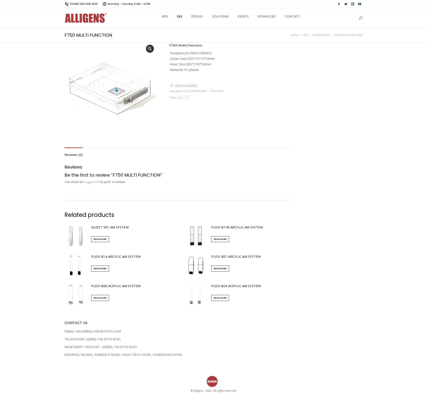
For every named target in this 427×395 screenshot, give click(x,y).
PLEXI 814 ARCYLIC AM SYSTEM (116, 256)
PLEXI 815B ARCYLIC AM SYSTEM (237, 227)
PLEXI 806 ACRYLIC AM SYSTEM (116, 286)
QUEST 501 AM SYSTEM (110, 227)
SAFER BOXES (198, 91)
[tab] (73, 152)
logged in (92, 181)
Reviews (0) (73, 154)
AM (180, 97)
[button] (183, 85)
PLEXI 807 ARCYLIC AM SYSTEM (236, 256)
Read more (100, 239)
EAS (187, 91)
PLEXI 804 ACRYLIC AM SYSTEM (236, 286)
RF (187, 97)
